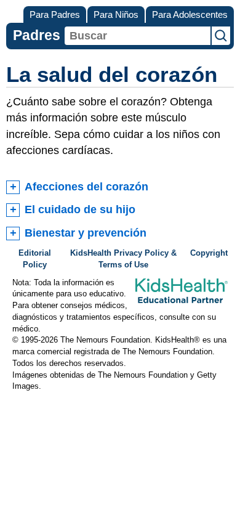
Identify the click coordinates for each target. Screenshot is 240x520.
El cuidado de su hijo (80, 209)
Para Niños (116, 14)
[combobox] (137, 35)
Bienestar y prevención (85, 233)
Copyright (209, 253)
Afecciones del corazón (86, 187)
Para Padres (55, 14)
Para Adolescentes (190, 14)
